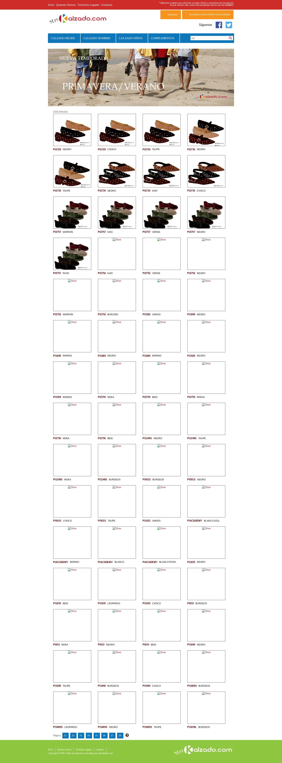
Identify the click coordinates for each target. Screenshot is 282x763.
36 (104, 735)
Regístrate (172, 14)
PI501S (147, 479)
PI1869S (192, 685)
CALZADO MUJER (61, 38)
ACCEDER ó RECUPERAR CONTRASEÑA (209, 14)
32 (73, 735)
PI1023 (146, 520)
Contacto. (107, 4)
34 (88, 735)
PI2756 (57, 438)
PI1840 (191, 644)
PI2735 (102, 190)
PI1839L (192, 727)
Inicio (51, 4)
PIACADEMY (194, 520)
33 (80, 735)
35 (96, 735)
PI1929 (191, 355)
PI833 (190, 603)
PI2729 (57, 149)
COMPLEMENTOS (161, 38)
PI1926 (146, 314)
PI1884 (102, 355)
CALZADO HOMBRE (95, 38)
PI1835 (191, 562)
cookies (229, 5)
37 (112, 735)
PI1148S (147, 438)
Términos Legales (88, 4)
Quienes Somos (66, 4)
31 (65, 735)
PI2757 (57, 231)
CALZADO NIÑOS (129, 38)
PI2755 (102, 397)
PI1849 (191, 314)
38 (120, 735)
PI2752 (102, 273)
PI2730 (191, 149)
